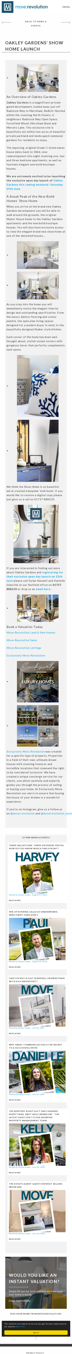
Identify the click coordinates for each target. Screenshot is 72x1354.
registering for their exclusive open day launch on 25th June (34, 576)
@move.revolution (22, 813)
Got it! (36, 1333)
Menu (66, 6)
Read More (15, 900)
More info (20, 1326)
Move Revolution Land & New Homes (30, 632)
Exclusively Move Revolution (25, 655)
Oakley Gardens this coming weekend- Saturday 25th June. (34, 184)
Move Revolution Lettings (23, 647)
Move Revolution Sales (21, 640)
